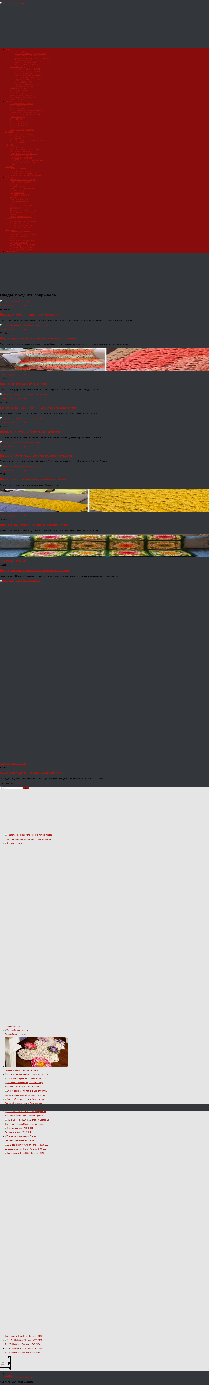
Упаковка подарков (18, 236)
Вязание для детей (18, 93)
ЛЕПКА (13, 164)
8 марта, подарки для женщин (23, 240)
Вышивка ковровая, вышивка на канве (27, 141)
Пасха (12, 238)
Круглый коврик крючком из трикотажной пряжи (26, 1079)
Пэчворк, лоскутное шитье (21, 104)
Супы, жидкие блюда (19, 201)
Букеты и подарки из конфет (22, 245)
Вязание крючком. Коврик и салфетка (21, 1070)
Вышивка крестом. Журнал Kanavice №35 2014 (26, 1149)
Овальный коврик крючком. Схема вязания (24, 1103)
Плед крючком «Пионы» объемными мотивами (34, 570)
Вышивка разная (17, 143)
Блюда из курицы (17, 191)
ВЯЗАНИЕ (9, 49)
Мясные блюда (16, 197)
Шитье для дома (17, 108)
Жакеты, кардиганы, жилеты (27, 69)
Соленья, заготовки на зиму (22, 188)
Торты (12, 204)
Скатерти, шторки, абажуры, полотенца (32, 58)
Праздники (10, 230)
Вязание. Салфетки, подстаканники (30, 54)
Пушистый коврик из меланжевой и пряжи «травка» (28, 839)
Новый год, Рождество (20, 232)
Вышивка (9, 132)
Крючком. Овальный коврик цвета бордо (23, 1087)
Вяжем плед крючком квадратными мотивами (33, 479)
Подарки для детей (18, 243)
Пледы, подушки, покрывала (27, 60)
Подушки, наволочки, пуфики (23, 112)
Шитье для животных (19, 123)
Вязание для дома (18, 51)
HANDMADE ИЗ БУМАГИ (21, 156)
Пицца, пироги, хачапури (21, 182)
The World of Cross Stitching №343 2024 (22, 1344)
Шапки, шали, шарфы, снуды (27, 84)
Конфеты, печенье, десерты (22, 212)
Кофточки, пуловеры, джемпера (29, 80)
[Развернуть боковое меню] (1, 786)
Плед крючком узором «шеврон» (24, 383)
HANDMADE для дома (20, 151)
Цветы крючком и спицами (21, 86)
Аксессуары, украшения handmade (25, 149)
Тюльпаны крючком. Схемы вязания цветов (24, 1124)
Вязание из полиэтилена (21, 95)
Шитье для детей (17, 106)
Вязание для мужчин (24, 73)
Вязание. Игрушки (18, 88)
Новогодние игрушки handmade (24, 234)
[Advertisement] (72, 27)
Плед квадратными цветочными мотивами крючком (38, 338)
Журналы (9, 219)
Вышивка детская (18, 138)
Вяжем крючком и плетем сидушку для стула (25, 1095)
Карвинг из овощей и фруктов (23, 210)
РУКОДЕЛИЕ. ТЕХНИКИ (21, 158)
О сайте (8, 1376)
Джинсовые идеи (17, 117)
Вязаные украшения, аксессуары (25, 91)
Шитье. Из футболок (19, 125)
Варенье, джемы (17, 186)
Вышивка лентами (18, 136)
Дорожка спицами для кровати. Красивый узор (34, 524)
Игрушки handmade (18, 147)
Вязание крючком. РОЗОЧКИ (18, 1132)
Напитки (13, 214)
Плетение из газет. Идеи (20, 171)
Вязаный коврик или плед (16, 1034)
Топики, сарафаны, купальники (28, 75)
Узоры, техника (16, 99)
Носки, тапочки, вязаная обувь (28, 71)
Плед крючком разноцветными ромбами (29, 314)
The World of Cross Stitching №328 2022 (22, 1352)
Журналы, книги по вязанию (22, 225)
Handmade (9, 145)
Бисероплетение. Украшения (23, 173)
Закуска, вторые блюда (20, 199)
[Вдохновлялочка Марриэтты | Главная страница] (13, 3)
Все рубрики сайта (13, 251)
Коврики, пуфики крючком (26, 56)
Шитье (8, 101)
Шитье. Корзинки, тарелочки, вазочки (26, 110)
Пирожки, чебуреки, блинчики (23, 195)
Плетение (9, 167)
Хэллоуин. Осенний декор (21, 247)
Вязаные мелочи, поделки (26, 64)
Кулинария (10, 177)
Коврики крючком (12, 1026)
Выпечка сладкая (17, 184)
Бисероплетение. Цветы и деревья (25, 175)
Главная (8, 1373)
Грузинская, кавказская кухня (23, 180)
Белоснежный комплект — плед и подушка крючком (38, 407)
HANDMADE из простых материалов (26, 160)
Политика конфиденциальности (19, 1378)
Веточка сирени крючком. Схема (19, 1140)
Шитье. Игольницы (18, 121)
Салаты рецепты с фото (20, 208)
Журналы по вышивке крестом (23, 221)
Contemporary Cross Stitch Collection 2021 (23, 1336)
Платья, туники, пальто (25, 78)
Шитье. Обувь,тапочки (20, 128)
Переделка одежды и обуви (22, 130)
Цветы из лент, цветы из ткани (23, 162)
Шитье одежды (16, 119)
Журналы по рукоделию (20, 227)
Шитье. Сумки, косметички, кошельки (26, 114)
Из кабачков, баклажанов (21, 206)
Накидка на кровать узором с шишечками (30, 431)
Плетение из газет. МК (19, 169)
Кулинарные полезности (21, 217)
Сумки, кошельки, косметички (23, 97)
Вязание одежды (17, 67)
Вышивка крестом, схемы (21, 134)
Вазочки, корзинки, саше (25, 62)
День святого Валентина (21, 249)
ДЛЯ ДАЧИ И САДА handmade (23, 154)
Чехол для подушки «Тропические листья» (31, 773)
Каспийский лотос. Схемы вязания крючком (24, 1116)
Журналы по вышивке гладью (23, 223)
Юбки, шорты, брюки (24, 82)
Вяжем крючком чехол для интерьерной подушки (36, 455)
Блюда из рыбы (17, 193)
